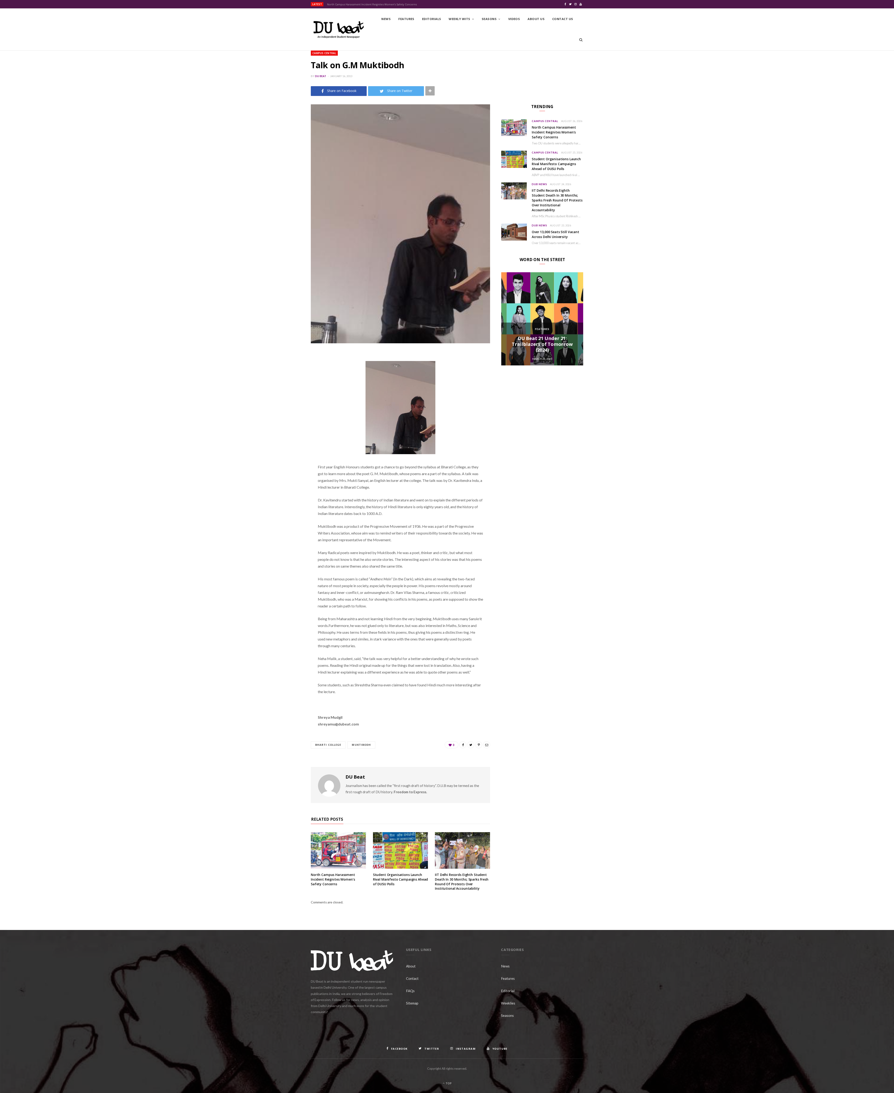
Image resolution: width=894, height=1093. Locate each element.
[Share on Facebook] (287, 369)
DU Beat (320, 76)
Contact (412, 978)
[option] (542, 318)
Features (406, 19)
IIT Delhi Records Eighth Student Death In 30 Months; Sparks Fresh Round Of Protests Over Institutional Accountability (461, 881)
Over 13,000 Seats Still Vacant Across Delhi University (555, 234)
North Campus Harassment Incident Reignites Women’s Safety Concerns (372, 4)
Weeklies (508, 1003)
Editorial (508, 991)
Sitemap (412, 1003)
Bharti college (328, 744)
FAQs (410, 991)
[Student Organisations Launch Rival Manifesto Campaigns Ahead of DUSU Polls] (400, 850)
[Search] (581, 39)
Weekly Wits (459, 19)
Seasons (489, 19)
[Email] (287, 404)
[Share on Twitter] (287, 381)
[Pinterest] (287, 393)
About (411, 966)
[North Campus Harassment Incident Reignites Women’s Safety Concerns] (338, 850)
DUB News (539, 184)
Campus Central (324, 53)
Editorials (431, 19)
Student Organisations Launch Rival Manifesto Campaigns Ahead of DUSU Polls (400, 879)
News (386, 19)
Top (448, 1083)
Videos (514, 19)
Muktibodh (361, 744)
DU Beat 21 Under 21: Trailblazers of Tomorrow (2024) (542, 344)
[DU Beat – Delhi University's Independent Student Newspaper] (338, 29)
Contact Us (562, 19)
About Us (536, 19)
